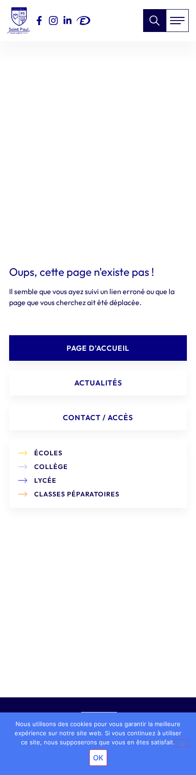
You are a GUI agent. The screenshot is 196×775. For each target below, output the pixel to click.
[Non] (181, 743)
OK (98, 757)
